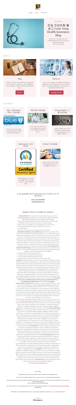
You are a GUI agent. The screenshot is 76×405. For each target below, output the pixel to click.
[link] (38, 7)
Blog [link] (37, 12)
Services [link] (44, 12)
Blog (20, 92)
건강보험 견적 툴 (56, 92)
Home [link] (31, 12)
